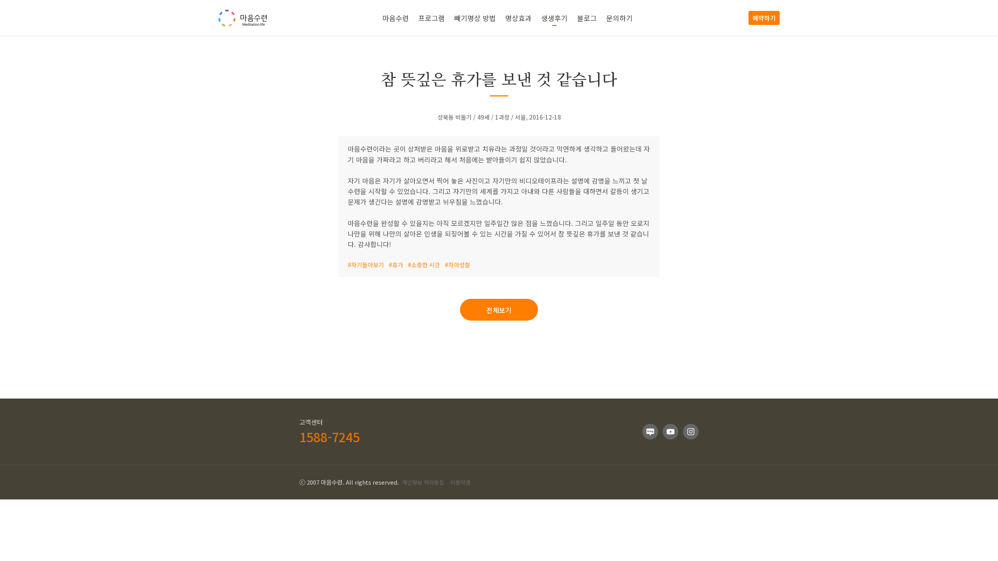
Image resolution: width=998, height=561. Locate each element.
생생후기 (554, 18)
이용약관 (460, 482)
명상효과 (518, 18)
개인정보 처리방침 (423, 482)
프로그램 (431, 18)
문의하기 (619, 18)
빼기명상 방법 (475, 18)
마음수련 (395, 18)
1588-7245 (329, 437)
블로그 (587, 18)
